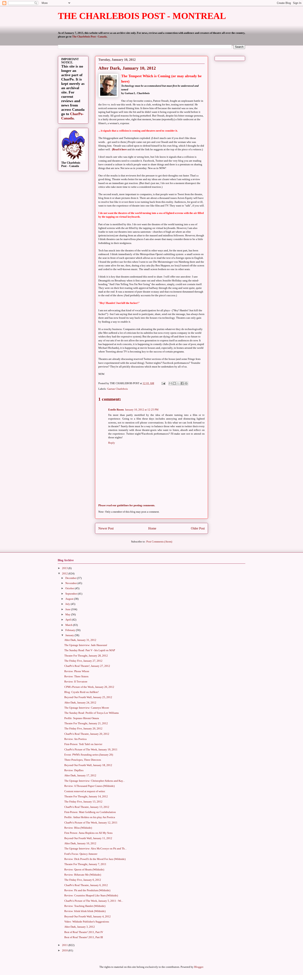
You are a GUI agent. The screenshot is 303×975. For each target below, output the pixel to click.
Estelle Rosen (116, 409)
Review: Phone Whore (76, 671)
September (71, 593)
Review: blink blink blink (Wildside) (85, 911)
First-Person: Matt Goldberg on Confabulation (90, 812)
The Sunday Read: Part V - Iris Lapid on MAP (89, 650)
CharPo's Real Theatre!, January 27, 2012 (87, 665)
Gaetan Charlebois (117, 388)
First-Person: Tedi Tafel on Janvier (83, 744)
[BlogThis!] (174, 383)
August (69, 598)
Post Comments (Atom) (159, 541)
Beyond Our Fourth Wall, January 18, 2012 (88, 765)
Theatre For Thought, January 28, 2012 (86, 655)
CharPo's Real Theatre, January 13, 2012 (86, 806)
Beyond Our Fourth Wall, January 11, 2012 (88, 838)
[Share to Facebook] (182, 383)
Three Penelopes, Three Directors (82, 759)
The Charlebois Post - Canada (89, 36)
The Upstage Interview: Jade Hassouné (85, 645)
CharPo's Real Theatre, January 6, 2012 (86, 885)
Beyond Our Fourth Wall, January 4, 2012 (87, 916)
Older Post (198, 528)
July (68, 603)
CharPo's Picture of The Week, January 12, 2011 (90, 822)
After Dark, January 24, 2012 (80, 702)
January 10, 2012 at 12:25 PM (142, 409)
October (70, 588)
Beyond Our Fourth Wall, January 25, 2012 (88, 697)
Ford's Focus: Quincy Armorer (80, 853)
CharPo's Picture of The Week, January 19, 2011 (90, 749)
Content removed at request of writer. (84, 791)
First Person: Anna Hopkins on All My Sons (88, 832)
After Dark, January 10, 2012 (80, 843)
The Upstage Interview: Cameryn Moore (86, 707)
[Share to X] (178, 383)
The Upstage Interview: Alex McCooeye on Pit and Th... (95, 848)
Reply (111, 442)
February (70, 630)
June (68, 609)
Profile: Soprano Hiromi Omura (81, 718)
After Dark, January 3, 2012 (79, 926)
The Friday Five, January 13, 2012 (83, 801)
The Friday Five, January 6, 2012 (82, 879)
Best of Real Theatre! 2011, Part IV (83, 932)
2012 (65, 573)
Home (152, 528)
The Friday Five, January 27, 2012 (83, 660)
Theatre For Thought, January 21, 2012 (86, 723)
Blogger (198, 966)
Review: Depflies (73, 770)
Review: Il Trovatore (75, 681)
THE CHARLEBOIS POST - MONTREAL (142, 16)
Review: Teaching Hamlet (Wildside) (84, 905)
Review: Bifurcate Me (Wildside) (82, 874)
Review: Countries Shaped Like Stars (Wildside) (91, 895)
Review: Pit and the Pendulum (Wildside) (87, 890)
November (71, 583)
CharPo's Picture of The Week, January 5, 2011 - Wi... (93, 900)
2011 (65, 945)
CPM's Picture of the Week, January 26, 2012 (89, 686)
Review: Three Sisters (76, 676)
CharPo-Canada (72, 116)
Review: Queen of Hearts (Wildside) (84, 869)
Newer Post (106, 528)
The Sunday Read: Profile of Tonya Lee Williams (91, 712)
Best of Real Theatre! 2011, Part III (83, 937)
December (71, 578)
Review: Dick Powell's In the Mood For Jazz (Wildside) (95, 859)
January (70, 635)
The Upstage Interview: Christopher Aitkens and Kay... (94, 780)
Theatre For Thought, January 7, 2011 (85, 864)
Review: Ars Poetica (75, 739)
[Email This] (170, 383)
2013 (65, 568)
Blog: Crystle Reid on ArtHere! (81, 692)
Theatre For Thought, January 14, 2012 (86, 796)
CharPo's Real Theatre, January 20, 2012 (86, 733)
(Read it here (119, 149)
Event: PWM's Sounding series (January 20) (88, 754)
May (68, 614)
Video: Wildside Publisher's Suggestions (86, 921)
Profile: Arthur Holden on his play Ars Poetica (89, 817)
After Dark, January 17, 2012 (80, 775)
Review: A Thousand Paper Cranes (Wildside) (89, 785)
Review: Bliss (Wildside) (78, 827)
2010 (65, 950)
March (69, 624)
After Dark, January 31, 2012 (80, 639)
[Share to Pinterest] (186, 383)
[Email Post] (163, 383)
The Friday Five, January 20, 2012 (83, 728)
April (68, 619)
